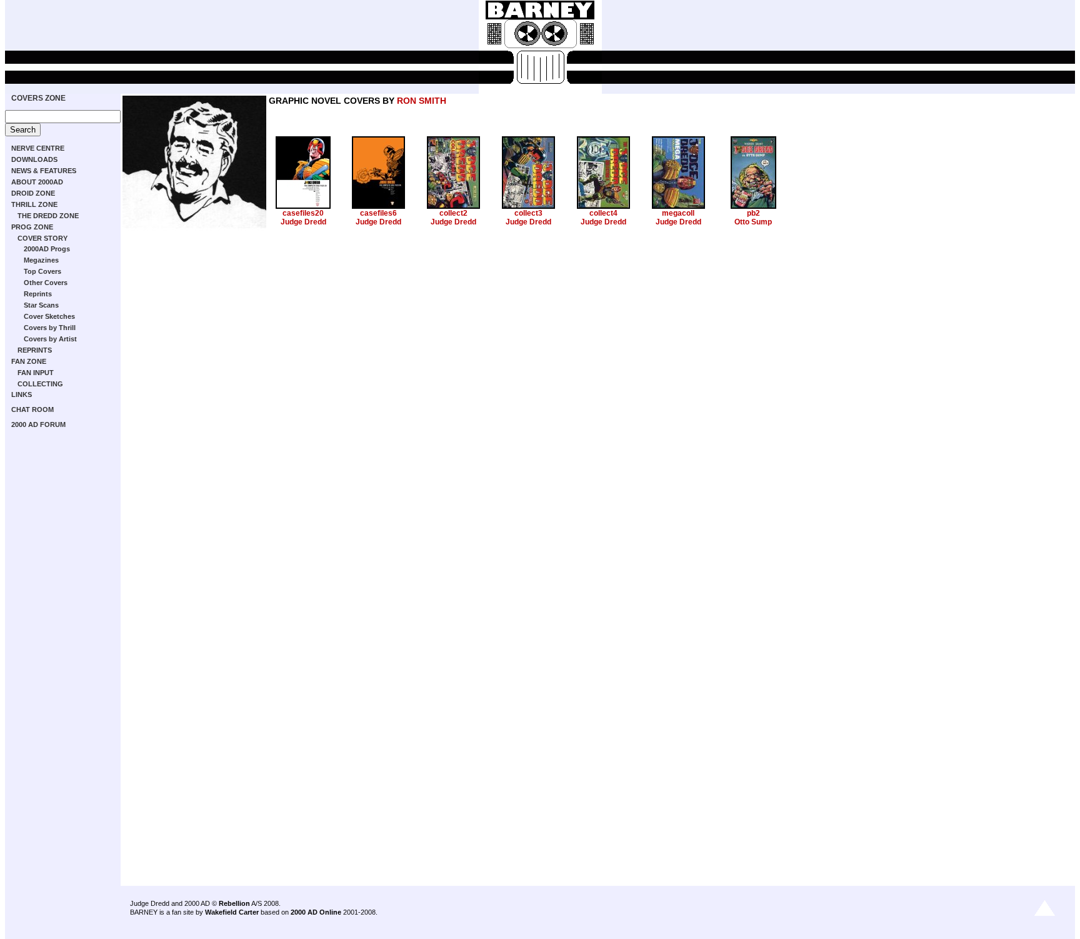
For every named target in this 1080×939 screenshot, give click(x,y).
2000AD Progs (47, 249)
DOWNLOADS (34, 159)
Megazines (41, 260)
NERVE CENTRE (37, 148)
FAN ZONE (28, 361)
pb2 (753, 213)
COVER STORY (43, 238)
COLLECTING (40, 384)
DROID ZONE (33, 193)
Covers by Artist (50, 339)
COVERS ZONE (38, 98)
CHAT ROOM (32, 409)
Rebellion (234, 903)
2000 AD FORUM (38, 424)
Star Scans (41, 305)
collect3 (528, 213)
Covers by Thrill (50, 327)
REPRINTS (35, 350)
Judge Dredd (303, 222)
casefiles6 (378, 213)
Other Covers (46, 282)
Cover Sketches (49, 316)
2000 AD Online (316, 912)
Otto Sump (753, 222)
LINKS (21, 394)
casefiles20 (303, 213)
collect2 (453, 213)
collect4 (603, 213)
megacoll (678, 213)
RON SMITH (421, 101)
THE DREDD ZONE (48, 215)
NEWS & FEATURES (43, 170)
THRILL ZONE (34, 204)
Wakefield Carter (232, 912)
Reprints (38, 294)
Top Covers (42, 271)
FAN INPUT (36, 372)
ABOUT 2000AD (37, 182)
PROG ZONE (32, 227)
